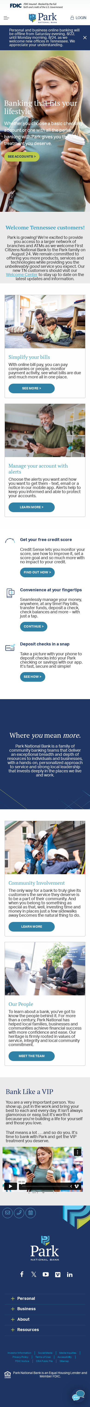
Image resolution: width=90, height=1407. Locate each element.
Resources (28, 1330)
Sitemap (64, 1361)
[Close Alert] (85, 37)
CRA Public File (44, 1361)
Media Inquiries (67, 1353)
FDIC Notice (22, 1361)
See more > (31, 388)
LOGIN (81, 18)
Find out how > (37, 572)
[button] (78, 1395)
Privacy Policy (20, 1357)
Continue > (34, 626)
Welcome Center (22, 275)
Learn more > (31, 507)
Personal (26, 1299)
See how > (33, 676)
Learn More (31, 926)
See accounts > (22, 156)
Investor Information (19, 1353)
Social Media (45, 1353)
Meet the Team (32, 1056)
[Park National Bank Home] (43, 18)
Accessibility (64, 1357)
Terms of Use (43, 1357)
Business (26, 1309)
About (23, 1320)
